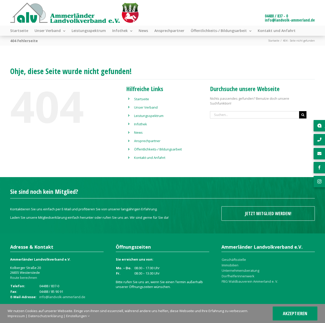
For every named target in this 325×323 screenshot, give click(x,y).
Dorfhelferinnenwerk (238, 276)
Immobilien (230, 265)
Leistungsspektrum (149, 115)
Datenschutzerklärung (45, 316)
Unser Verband (146, 107)
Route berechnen (23, 277)
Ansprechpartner (147, 141)
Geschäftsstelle (234, 259)
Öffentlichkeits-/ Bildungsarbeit (158, 149)
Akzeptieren (295, 313)
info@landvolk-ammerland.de (290, 20)
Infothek (140, 124)
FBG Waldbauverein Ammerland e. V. (250, 281)
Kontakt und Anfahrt (149, 157)
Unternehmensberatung (240, 270)
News (138, 132)
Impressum (16, 316)
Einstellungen (77, 316)
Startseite (141, 99)
